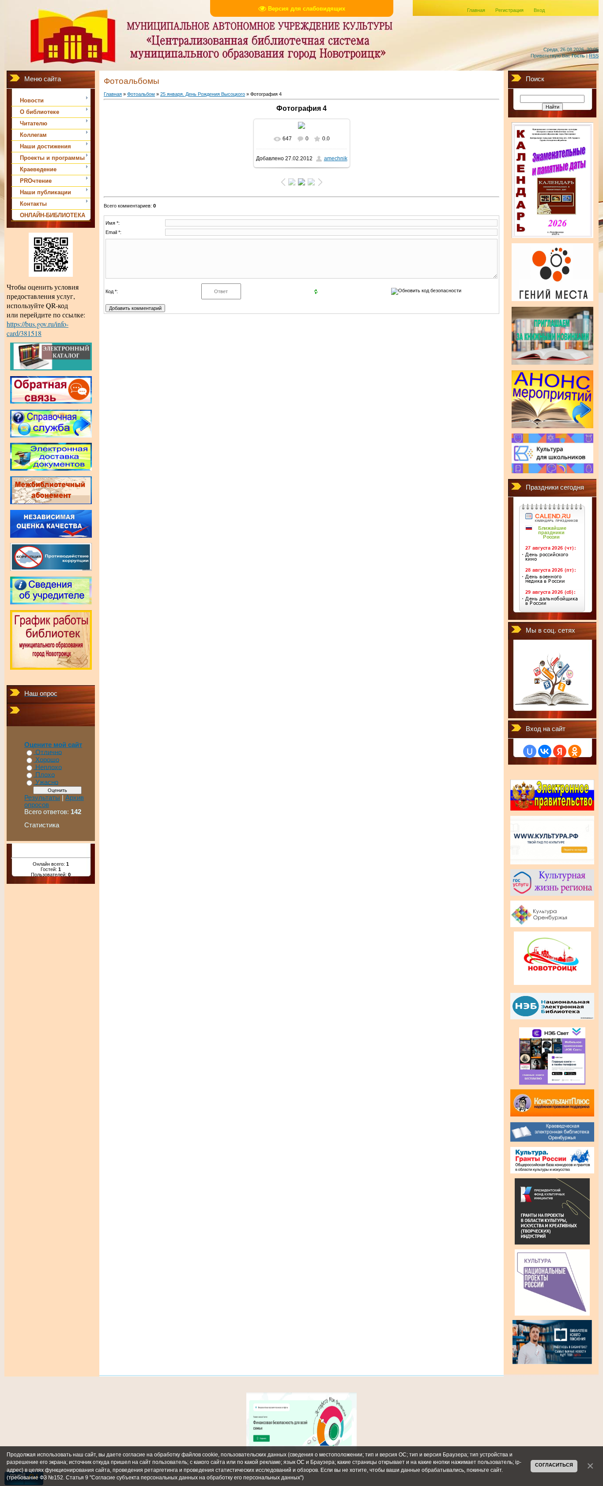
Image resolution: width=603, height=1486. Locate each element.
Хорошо (47, 759)
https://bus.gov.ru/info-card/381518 (37, 328)
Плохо (45, 774)
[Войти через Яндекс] (559, 751)
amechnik (335, 158)
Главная (476, 10)
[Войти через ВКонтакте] (544, 751)
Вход (539, 10)
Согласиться (554, 1464)
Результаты (42, 797)
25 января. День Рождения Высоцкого (202, 94)
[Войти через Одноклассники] (574, 751)
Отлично (48, 752)
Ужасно (46, 782)
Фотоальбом (141, 94)
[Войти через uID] (529, 751)
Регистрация (509, 10)
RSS (594, 55)
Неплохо (48, 767)
